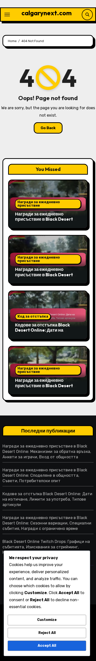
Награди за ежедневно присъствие (38, 204)
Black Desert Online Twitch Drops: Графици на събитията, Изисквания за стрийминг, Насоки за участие (46, 547)
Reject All (47, 633)
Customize (47, 620)
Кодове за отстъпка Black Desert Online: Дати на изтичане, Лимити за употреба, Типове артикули (44, 333)
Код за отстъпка (32, 316)
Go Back (48, 128)
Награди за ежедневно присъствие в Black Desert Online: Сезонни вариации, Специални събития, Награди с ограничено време (46, 523)
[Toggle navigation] (7, 14)
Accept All (47, 646)
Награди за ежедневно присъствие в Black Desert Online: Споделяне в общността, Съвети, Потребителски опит (44, 475)
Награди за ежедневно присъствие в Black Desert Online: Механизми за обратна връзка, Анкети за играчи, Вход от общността (46, 451)
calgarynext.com (46, 13)
